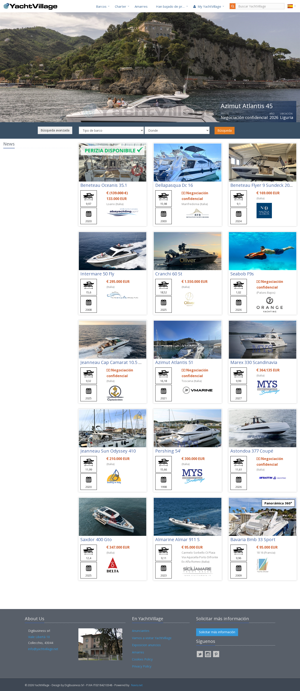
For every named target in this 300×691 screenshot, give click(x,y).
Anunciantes (140, 631)
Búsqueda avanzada (55, 130)
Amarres (141, 6)
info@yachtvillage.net (43, 649)
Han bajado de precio (172, 6)
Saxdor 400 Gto (96, 539)
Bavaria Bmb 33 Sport (252, 539)
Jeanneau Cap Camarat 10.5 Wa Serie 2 (120, 362)
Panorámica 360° (278, 503)
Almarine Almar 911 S (177, 539)
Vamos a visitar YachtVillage (152, 638)
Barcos (101, 6)
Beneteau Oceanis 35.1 (103, 185)
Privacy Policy (141, 666)
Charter (120, 6)
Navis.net (137, 685)
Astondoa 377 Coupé (251, 451)
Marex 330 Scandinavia (253, 362)
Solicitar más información (217, 632)
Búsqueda (224, 130)
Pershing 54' (168, 451)
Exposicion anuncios (146, 645)
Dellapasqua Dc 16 (174, 185)
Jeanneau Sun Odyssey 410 (108, 451)
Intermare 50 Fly (97, 274)
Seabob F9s (242, 274)
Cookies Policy (142, 659)
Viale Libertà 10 (39, 637)
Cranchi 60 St (168, 274)
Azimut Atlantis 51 (174, 362)
